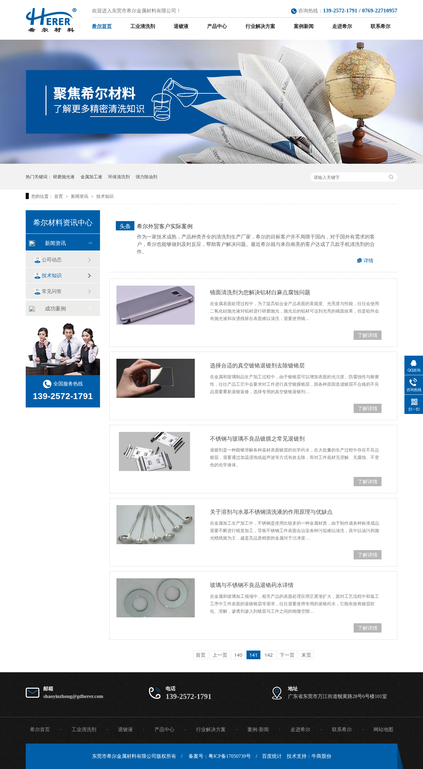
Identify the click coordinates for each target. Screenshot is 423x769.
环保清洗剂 (119, 176)
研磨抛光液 (64, 176)
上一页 (219, 654)
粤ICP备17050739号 (229, 756)
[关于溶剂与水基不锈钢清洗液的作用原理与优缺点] (155, 524)
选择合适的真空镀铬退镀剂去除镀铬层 (257, 365)
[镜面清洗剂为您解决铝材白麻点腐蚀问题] (155, 305)
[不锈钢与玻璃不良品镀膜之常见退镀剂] (155, 451)
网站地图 (383, 729)
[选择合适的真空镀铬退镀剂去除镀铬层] (155, 378)
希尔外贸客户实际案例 (165, 226)
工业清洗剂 (142, 26)
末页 (306, 654)
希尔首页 (102, 26)
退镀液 (181, 26)
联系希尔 (380, 26)
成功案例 (55, 308)
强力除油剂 (146, 176)
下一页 (287, 654)
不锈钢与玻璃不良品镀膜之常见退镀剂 (257, 438)
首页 (59, 196)
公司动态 (52, 259)
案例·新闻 (258, 729)
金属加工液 (91, 176)
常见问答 (52, 291)
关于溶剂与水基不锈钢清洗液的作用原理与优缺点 (271, 511)
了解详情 (367, 335)
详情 (368, 260)
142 (268, 654)
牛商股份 (321, 756)
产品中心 (217, 26)
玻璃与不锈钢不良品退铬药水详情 (252, 584)
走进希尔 (342, 26)
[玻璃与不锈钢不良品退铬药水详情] (155, 597)
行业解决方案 (260, 26)
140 (238, 654)
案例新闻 (304, 26)
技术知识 (105, 196)
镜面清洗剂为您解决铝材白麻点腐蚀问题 (260, 292)
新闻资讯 (80, 196)
